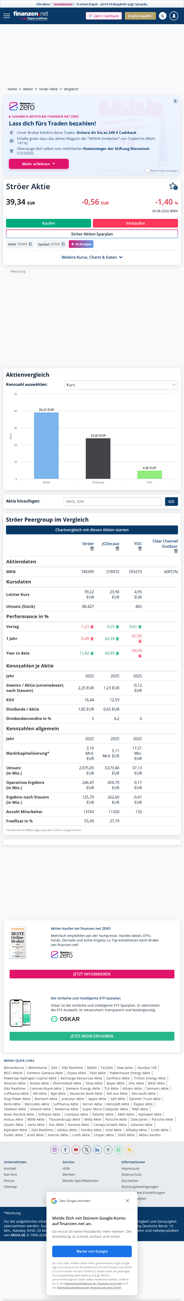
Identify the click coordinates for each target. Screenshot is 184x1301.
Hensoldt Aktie (117, 1104)
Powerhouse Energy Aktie (130, 1073)
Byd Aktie (58, 1093)
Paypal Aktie (143, 1104)
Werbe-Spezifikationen (81, 1181)
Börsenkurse (14, 1067)
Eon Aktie (56, 1124)
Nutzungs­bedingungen (140, 1187)
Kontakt (10, 1169)
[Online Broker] (33, 18)
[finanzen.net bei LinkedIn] (97, 1149)
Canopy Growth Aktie (110, 1124)
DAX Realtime (72, 1067)
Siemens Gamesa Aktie (45, 1073)
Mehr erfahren (36, 164)
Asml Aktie (35, 1135)
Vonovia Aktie (78, 1124)
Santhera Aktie (118, 1078)
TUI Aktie (111, 1088)
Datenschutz (131, 1175)
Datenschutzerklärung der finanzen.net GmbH (93, 1283)
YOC (138, 543)
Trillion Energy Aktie (150, 1078)
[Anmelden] (173, 15)
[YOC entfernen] (140, 548)
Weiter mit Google (92, 1251)
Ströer (88, 543)
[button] (104, 16)
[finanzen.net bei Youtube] (76, 1149)
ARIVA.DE (18, 1235)
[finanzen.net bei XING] (108, 1149)
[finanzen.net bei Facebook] (65, 1149)
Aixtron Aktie (58, 1135)
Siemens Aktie (157, 1088)
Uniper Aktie (104, 1135)
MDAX (92, 1067)
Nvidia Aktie (39, 1083)
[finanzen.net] (30, 13)
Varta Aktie (36, 1124)
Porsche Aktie (116, 1119)
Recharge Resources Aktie (81, 1078)
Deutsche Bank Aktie (86, 1093)
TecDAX (107, 1067)
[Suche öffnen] (163, 16)
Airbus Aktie (13, 1119)
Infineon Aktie (49, 1114)
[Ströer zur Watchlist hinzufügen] (173, 186)
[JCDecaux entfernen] (117, 548)
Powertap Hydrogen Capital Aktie (30, 1078)
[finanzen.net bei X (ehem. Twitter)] (86, 1149)
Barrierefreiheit (133, 1199)
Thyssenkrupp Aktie (64, 1119)
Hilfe (66, 1169)
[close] (127, 1201)
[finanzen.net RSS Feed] (129, 1149)
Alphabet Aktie (150, 1114)
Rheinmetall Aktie (67, 1083)
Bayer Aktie (116, 1083)
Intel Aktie (114, 1130)
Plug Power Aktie (17, 1098)
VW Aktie (40, 1093)
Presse (9, 1181)
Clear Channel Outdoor (165, 543)
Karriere (10, 1175)
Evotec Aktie (13, 1135)
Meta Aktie (92, 1119)
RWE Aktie (140, 1109)
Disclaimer (129, 1181)
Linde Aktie (160, 1130)
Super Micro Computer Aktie (105, 1109)
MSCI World (13, 1073)
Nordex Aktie (91, 1130)
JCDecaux (110, 543)
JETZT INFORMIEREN (92, 974)
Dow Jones (125, 1067)
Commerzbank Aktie (45, 1088)
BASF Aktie (156, 1083)
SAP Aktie (117, 1098)
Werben (69, 1175)
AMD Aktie (126, 1114)
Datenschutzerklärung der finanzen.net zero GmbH (89, 1287)
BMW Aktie (36, 1119)
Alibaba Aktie (136, 1130)
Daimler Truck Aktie (145, 1098)
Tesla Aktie (94, 1083)
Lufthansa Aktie (16, 1093)
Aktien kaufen (150, 1135)
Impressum (130, 1169)
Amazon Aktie (15, 1083)
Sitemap (10, 1187)
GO (171, 501)
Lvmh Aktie (81, 1135)
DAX (54, 1067)
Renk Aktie (12, 1104)
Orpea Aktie (76, 1073)
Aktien (28, 89)
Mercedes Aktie (37, 1104)
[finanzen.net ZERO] (92, 107)
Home (12, 89)
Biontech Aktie (46, 1098)
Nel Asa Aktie (117, 1093)
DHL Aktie (136, 1083)
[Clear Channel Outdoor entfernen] (176, 551)
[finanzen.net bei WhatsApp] (118, 1149)
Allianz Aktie (132, 1088)
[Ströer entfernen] (92, 548)
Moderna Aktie (66, 1109)
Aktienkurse (37, 1067)
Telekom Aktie (15, 1109)
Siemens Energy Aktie (83, 1088)
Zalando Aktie (142, 1124)
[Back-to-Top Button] (170, 1295)
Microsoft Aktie (144, 1093)
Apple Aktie (97, 1098)
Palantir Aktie (103, 1114)
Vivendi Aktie (40, 1109)
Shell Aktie (126, 1135)
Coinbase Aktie (76, 1114)
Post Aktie (98, 1073)
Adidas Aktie (67, 1130)
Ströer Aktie (48, 89)
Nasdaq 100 (147, 1067)
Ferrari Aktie (92, 1104)
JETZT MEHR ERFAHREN (92, 1036)
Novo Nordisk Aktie (19, 1114)
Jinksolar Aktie (73, 1098)
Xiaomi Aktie (13, 1124)
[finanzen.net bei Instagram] (54, 1149)
